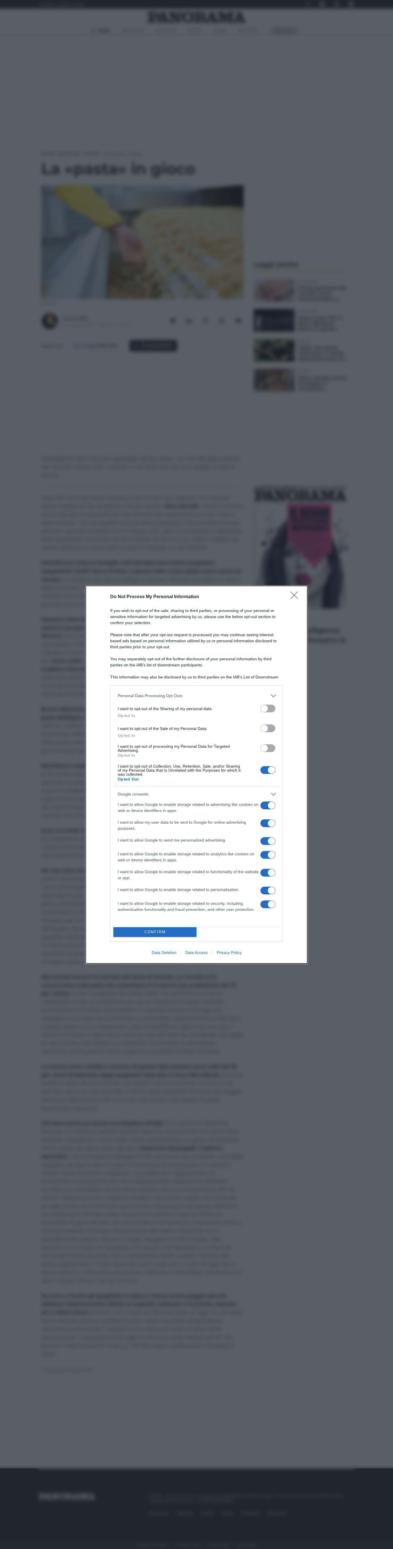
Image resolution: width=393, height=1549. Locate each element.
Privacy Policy (229, 952)
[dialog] (196, 774)
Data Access (196, 952)
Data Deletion (164, 952)
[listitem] (196, 696)
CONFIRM (155, 932)
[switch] (267, 708)
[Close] (296, 597)
